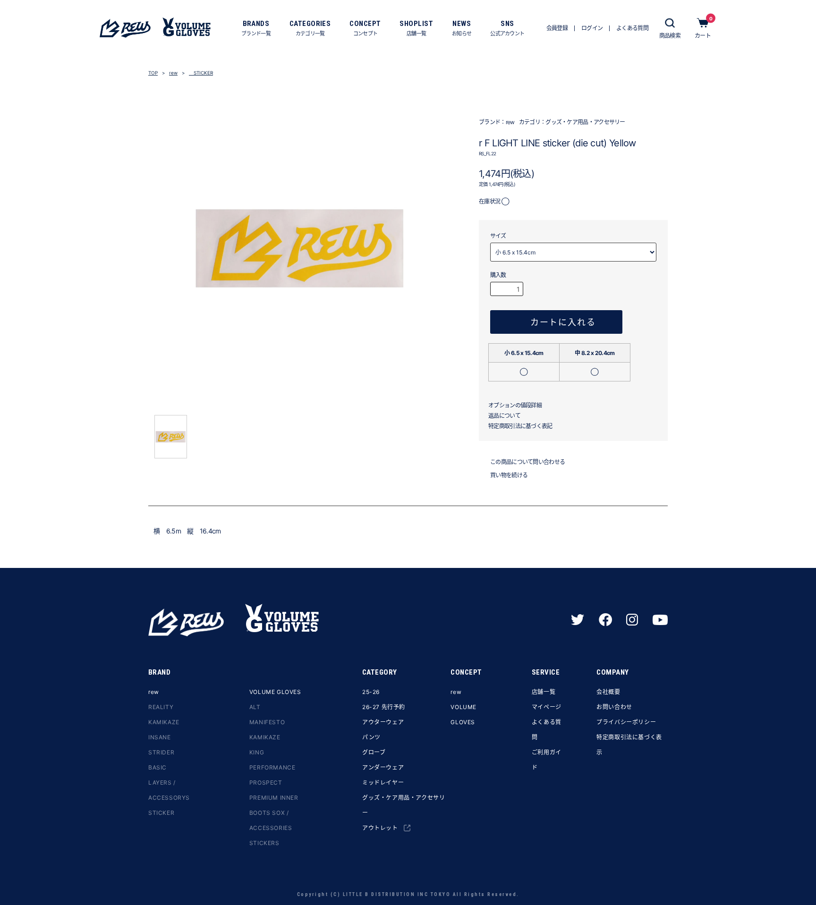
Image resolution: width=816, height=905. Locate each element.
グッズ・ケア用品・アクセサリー (585, 122)
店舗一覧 (543, 691)
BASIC (157, 767)
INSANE (159, 737)
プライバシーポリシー (626, 722)
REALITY (160, 706)
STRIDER (161, 752)
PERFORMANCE (272, 767)
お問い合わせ (614, 706)
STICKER (201, 73)
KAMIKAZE (163, 722)
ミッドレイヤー (383, 782)
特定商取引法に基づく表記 (520, 426)
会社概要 (608, 691)
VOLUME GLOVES (275, 691)
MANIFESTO (267, 722)
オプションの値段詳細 (515, 405)
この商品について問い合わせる (527, 461)
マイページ (546, 706)
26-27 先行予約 (383, 706)
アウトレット (380, 827)
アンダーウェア (383, 767)
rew (173, 73)
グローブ (373, 752)
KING (256, 752)
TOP (153, 73)
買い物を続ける (508, 475)
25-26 (371, 691)
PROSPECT (265, 782)
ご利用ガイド (546, 760)
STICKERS (264, 842)
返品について (504, 415)
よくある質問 (546, 730)
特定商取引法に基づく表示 (629, 745)
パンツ (371, 737)
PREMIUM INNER (273, 797)
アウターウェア (383, 722)
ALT (255, 706)
